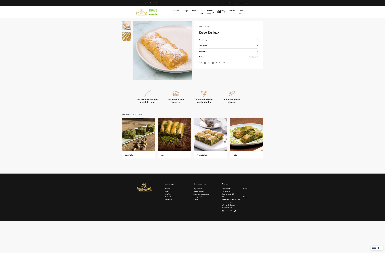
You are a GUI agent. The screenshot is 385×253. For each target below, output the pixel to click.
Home (200, 26)
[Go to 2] (126, 36)
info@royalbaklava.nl (228, 205)
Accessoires (168, 200)
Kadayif (167, 191)
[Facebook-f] (227, 211)
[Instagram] (231, 211)
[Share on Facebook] (209, 63)
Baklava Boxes (169, 197)
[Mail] (220, 63)
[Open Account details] (213, 12)
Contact (196, 200)
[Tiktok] (235, 211)
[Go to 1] (126, 25)
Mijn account (198, 189)
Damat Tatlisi (129, 155)
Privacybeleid (198, 197)
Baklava (207, 26)
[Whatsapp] (223, 211)
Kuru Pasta (168, 194)
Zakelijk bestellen (199, 191)
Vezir (162, 155)
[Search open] (225, 12)
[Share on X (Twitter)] (205, 63)
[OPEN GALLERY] (162, 50)
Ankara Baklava (202, 155)
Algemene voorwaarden (201, 194)
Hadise (235, 155)
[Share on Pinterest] (216, 63)
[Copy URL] (224, 63)
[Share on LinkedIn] (213, 63)
